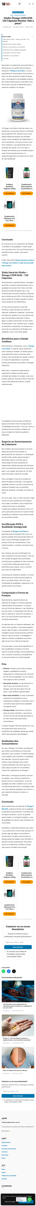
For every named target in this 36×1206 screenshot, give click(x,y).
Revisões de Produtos (18, 12)
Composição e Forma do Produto (12, 52)
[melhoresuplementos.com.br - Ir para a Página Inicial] (6, 4)
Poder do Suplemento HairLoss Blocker (15, 1070)
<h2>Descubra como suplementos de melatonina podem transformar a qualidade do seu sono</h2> (17, 1006)
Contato (4, 1179)
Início (11, 15)
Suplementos (6, 1142)
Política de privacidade (9, 1175)
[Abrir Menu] (20, 4)
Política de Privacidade (10, 1201)
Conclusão (6, 58)
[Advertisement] (18, 402)
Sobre (4, 1172)
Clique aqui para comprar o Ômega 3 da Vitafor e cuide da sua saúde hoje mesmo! (18, 263)
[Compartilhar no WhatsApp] (3, 971)
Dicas (3, 1158)
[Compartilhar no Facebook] (9, 971)
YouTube (4, 1152)
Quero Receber (18, 947)
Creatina (4, 1145)
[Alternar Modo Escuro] (33, 4)
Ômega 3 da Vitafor (17, 71)
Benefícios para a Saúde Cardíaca (12, 44)
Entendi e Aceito (26, 1201)
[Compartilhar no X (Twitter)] (14, 971)
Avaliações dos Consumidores (11, 55)
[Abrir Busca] (29, 4)
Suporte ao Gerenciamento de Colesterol (14, 47)
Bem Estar (5, 1155)
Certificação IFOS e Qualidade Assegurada (14, 50)
